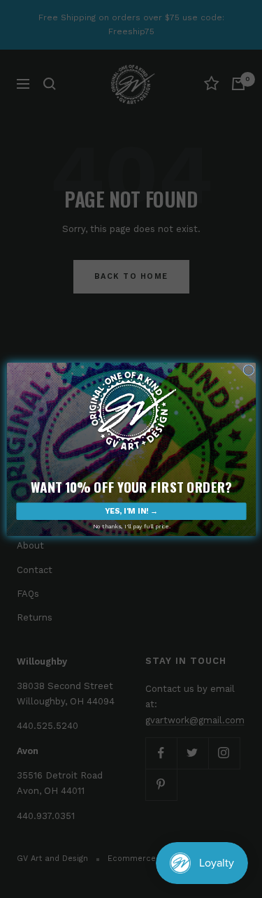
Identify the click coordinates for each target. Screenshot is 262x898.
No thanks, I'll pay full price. (131, 526)
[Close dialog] (248, 370)
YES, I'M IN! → (131, 511)
